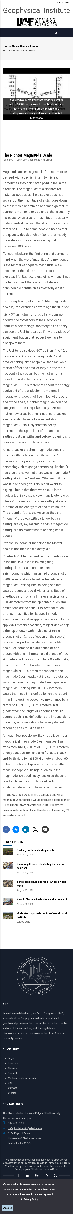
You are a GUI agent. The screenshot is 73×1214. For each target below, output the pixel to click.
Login (11, 1058)
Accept (7, 1207)
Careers (12, 1068)
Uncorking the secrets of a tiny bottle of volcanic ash (41, 866)
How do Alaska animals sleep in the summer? (42, 899)
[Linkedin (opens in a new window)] (25, 828)
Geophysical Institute (36, 10)
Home (6, 46)
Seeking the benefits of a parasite (35, 850)
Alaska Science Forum (25, 46)
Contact (12, 1088)
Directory (13, 1063)
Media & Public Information (23, 1078)
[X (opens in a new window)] (35, 828)
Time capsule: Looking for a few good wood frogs (41, 883)
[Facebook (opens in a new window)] (6, 828)
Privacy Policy (31, 1199)
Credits (12, 1092)
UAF (10, 1083)
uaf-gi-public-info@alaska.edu (25, 1128)
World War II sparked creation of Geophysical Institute (42, 915)
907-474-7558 (16, 1123)
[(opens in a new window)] (18, 1175)
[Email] (45, 828)
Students (13, 1073)
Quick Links (63, 3)
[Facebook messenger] (15, 828)
